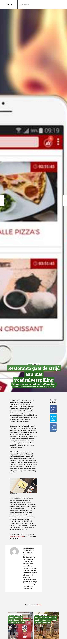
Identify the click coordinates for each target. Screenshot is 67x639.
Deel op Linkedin (54, 427)
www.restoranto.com (17, 536)
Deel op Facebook (54, 409)
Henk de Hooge (28, 548)
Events (39, 605)
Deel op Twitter (53, 418)
